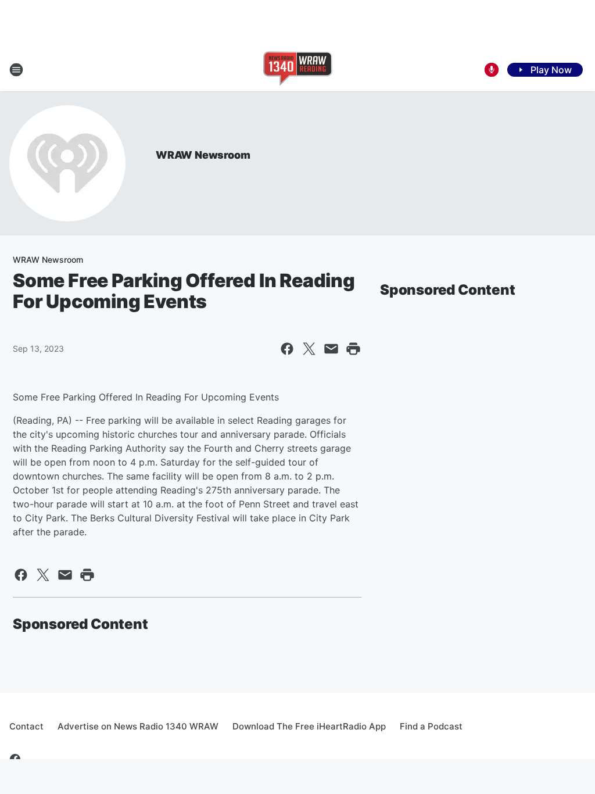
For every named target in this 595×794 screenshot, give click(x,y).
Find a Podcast (431, 726)
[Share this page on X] (309, 349)
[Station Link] (297, 69)
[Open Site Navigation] (16, 70)
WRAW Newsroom (203, 155)
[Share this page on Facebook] (287, 349)
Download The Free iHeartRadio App (309, 726)
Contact (26, 726)
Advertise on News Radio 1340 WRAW (138, 726)
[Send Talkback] (492, 70)
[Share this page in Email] (331, 349)
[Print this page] (353, 349)
